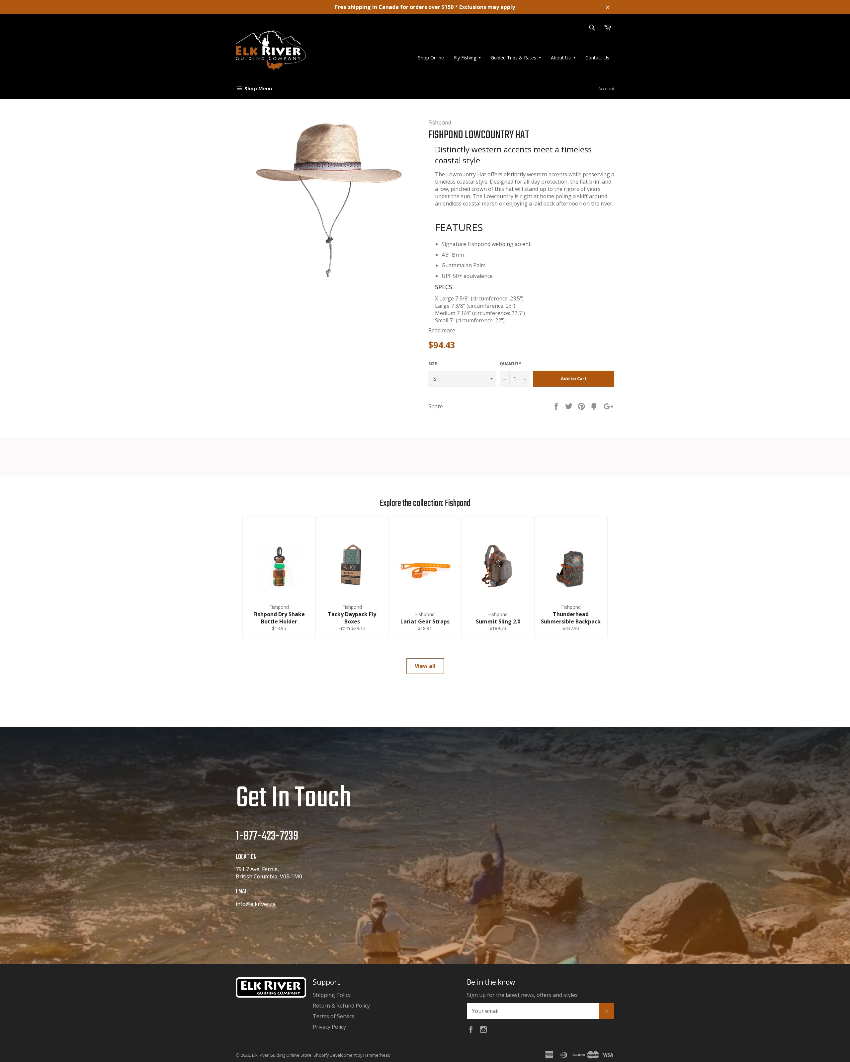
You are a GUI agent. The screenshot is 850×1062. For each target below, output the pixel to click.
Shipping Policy (332, 995)
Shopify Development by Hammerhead (351, 1055)
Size (432, 364)
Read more (441, 330)
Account (606, 89)
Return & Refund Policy (341, 1005)
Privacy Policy (329, 1026)
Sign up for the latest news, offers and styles (522, 995)
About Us (561, 57)
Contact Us (597, 57)
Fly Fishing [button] (465, 57)
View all (425, 666)
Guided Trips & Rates (513, 57)
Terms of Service (334, 1016)
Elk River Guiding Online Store (281, 1055)
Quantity (510, 364)
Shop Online (431, 57)
